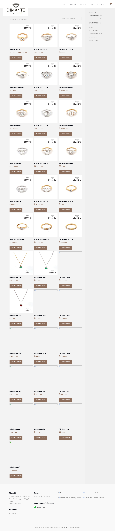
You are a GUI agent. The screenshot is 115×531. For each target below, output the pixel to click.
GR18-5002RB (15, 391)
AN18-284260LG (41, 163)
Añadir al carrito (16, 57)
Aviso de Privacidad (74, 527)
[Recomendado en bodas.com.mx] (93, 493)
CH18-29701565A (41, 239)
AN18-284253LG (41, 87)
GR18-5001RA (64, 277)
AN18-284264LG (41, 201)
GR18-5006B (15, 467)
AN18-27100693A (66, 49)
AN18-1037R (15, 49)
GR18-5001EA (15, 277)
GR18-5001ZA (40, 315)
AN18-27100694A (17, 87)
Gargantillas (93, 37)
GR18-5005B (39, 429)
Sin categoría (93, 30)
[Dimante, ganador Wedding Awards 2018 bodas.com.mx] (69, 500)
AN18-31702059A (17, 239)
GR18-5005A (15, 429)
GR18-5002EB (40, 353)
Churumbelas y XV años (96, 19)
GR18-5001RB (15, 315)
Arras (91, 27)
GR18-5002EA (15, 353)
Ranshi (65, 527)
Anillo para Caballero (95, 33)
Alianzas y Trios (94, 40)
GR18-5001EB (39, 277)
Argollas (92, 12)
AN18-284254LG (66, 87)
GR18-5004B (64, 391)
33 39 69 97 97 (40, 507)
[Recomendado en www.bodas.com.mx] (68, 493)
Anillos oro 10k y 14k (96, 15)
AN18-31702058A (66, 201)
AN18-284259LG (16, 163)
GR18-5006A (64, 429)
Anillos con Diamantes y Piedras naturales (95, 23)
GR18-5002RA (65, 353)
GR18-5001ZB (64, 315)
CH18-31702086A (66, 239)
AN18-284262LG (66, 163)
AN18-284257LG (41, 125)
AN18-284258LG (66, 125)
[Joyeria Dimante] (15, 9)
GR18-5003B (39, 391)
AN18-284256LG (16, 125)
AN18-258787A (40, 49)
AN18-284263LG (16, 201)
